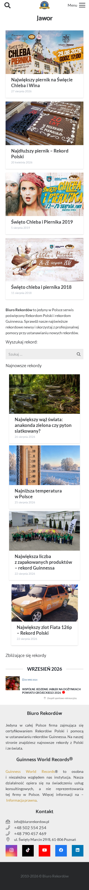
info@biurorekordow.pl (31, 821)
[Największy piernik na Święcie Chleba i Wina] (44, 52)
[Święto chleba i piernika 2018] (44, 260)
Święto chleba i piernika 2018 (41, 287)
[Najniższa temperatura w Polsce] (44, 465)
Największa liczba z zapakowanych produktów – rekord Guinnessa (43, 562)
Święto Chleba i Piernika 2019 (42, 222)
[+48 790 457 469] (10, 834)
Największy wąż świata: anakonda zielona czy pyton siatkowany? (43, 425)
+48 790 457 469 (30, 833)
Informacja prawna (21, 800)
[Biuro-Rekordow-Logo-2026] (44, 5)
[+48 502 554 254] (10, 828)
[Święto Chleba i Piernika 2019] (44, 194)
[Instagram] (11, 850)
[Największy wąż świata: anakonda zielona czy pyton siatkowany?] (44, 394)
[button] (7, 5)
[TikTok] (28, 850)
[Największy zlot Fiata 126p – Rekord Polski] (44, 603)
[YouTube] (44, 850)
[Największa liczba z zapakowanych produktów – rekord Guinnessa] (44, 530)
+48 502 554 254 (30, 827)
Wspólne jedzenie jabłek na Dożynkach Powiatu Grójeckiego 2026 (51, 691)
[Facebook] (61, 850)
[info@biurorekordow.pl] (10, 822)
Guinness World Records (30, 771)
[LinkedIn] (77, 850)
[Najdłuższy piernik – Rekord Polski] (44, 123)
